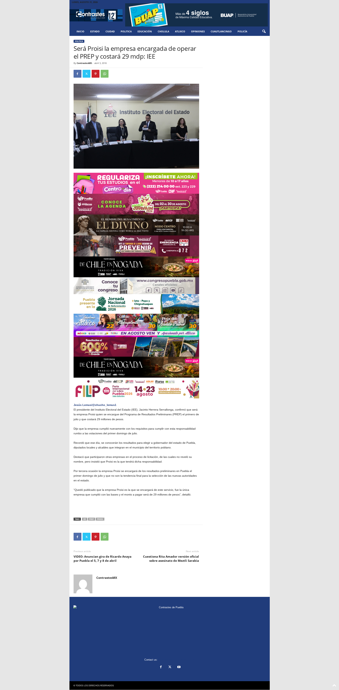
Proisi (100, 519)
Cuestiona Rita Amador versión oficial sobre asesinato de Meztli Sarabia (171, 559)
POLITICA (126, 31)
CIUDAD (110, 31)
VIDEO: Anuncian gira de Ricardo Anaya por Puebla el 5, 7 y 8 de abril (102, 559)
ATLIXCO (180, 31)
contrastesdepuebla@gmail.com (176, 659)
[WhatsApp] (104, 74)
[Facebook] (77, 74)
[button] (264, 31)
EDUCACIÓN (145, 31)
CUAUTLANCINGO (221, 31)
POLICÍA (242, 31)
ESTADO (95, 31)
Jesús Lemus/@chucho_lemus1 (95, 404)
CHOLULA (163, 31)
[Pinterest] (95, 74)
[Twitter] (86, 74)
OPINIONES (198, 31)
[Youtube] (178, 667)
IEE (84, 519)
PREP (91, 519)
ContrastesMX (84, 63)
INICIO (80, 31)
